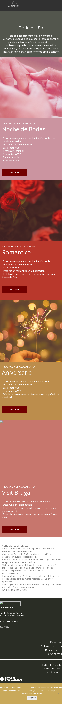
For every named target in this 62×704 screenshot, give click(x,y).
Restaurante (53, 650)
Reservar (56, 642)
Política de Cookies (53, 668)
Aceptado (32, 697)
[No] (58, 693)
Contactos (55, 654)
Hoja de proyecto (54, 672)
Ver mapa (4, 626)
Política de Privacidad (52, 665)
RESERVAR (14, 173)
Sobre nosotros (51, 646)
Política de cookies (34, 693)
